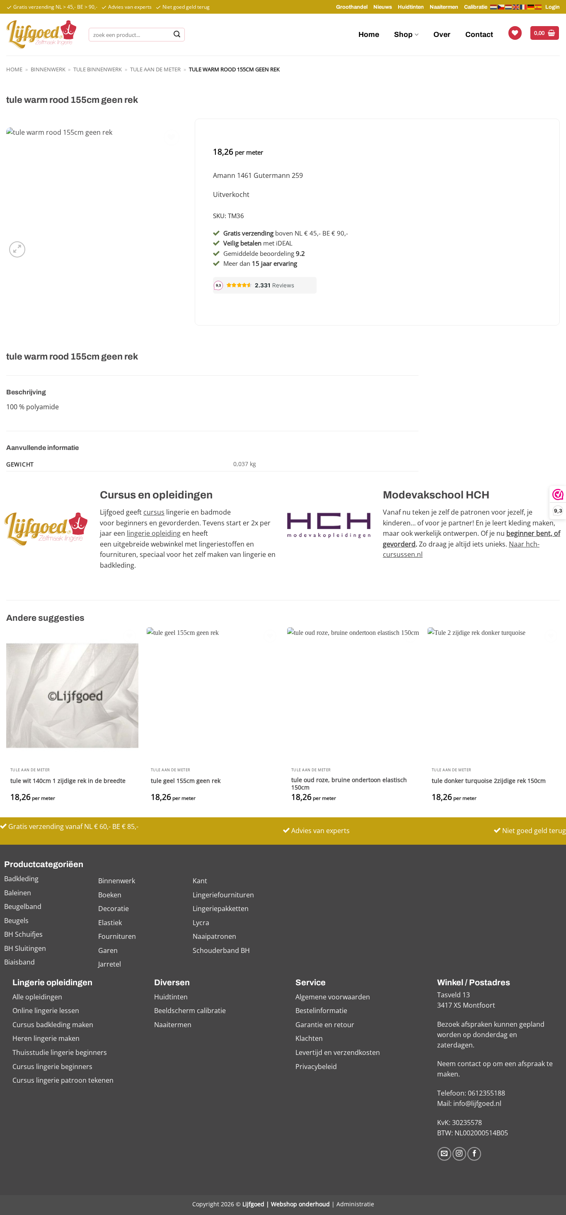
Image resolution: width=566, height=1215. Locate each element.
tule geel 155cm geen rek (185, 781)
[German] (531, 6)
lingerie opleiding (154, 533)
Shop (403, 35)
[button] (544, 33)
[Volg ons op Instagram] (459, 1154)
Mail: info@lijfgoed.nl (469, 1103)
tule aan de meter (155, 69)
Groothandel (352, 7)
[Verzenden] (177, 35)
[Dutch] (494, 7)
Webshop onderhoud (300, 1204)
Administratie (355, 1204)
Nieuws (382, 7)
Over (441, 35)
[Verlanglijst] (515, 33)
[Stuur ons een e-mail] (444, 1154)
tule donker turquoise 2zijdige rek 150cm (489, 781)
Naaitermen (444, 7)
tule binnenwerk (97, 69)
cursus (153, 512)
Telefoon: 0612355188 (471, 1093)
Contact (479, 35)
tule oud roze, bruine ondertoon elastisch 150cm (349, 784)
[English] (516, 6)
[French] (523, 6)
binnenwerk (48, 69)
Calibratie (475, 7)
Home (368, 35)
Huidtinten (411, 7)
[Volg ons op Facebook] (474, 1154)
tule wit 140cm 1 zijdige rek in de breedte (68, 781)
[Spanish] (538, 6)
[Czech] (501, 6)
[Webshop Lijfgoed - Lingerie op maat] (41, 34)
